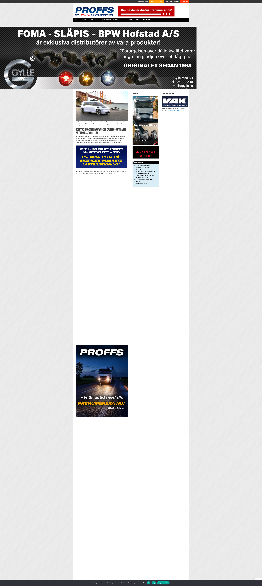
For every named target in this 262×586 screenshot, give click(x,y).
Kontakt (176, 1)
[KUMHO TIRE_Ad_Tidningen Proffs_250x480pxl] (145, 120)
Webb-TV (123, 20)
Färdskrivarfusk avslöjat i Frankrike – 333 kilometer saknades (143, 167)
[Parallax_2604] (102, 381)
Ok (149, 583)
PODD (130, 20)
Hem (76, 20)
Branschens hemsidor (110, 20)
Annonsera (185, 1)
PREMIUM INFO (145, 20)
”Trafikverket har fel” (142, 183)
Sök (137, 20)
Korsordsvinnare (143, 1)
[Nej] (259, 583)
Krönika (83, 20)
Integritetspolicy (163, 583)
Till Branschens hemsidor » (175, 110)
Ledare (90, 20)
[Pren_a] (145, 11)
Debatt (97, 20)
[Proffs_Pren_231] (101, 157)
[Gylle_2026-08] (98, 60)
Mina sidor (169, 1)
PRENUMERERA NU (156, 1)
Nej (153, 583)
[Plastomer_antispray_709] (146, 152)
